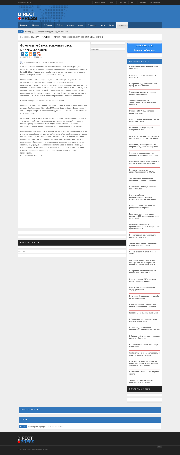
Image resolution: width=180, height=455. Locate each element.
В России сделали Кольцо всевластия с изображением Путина (144, 329)
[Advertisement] (53, 169)
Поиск (112, 2)
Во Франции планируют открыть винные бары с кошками (142, 272)
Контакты (122, 2)
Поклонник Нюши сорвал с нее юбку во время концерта (144, 297)
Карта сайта (155, 2)
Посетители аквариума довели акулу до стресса (142, 289)
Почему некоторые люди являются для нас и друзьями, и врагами (144, 162)
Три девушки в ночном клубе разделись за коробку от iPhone (142, 179)
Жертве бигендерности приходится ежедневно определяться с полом (144, 137)
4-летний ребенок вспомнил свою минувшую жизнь (46, 47)
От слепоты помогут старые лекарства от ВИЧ (141, 129)
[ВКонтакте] (22, 54)
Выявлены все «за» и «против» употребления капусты (142, 207)
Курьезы (46, 37)
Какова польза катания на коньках (143, 313)
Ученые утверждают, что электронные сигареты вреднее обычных (142, 103)
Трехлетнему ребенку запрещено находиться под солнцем (143, 244)
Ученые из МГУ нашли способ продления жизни (141, 112)
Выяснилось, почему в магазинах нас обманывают (143, 188)
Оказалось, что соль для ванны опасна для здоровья (142, 93)
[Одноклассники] (30, 54)
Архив (133, 2)
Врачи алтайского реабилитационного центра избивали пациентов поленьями (142, 197)
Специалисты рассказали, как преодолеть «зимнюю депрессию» (143, 154)
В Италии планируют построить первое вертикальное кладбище (142, 305)
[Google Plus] (38, 54)
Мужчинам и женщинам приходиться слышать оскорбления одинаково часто (144, 227)
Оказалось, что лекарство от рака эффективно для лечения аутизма (143, 146)
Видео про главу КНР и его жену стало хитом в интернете (142, 280)
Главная (35, 37)
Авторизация (100, 2)
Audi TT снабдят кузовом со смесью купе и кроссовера (144, 120)
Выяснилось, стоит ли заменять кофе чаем (142, 76)
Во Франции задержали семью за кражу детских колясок (143, 85)
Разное (143, 2)
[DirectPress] (27, 16)
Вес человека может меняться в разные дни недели (142, 236)
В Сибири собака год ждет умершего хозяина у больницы (144, 337)
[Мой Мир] (34, 54)
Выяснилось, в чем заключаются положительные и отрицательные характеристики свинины (143, 363)
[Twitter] (26, 54)
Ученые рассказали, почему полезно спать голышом (141, 381)
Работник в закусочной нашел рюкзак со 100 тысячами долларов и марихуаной (144, 216)
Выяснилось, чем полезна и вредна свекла (144, 373)
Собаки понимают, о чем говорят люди (142, 253)
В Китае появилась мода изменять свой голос (143, 68)
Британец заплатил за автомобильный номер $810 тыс (142, 171)
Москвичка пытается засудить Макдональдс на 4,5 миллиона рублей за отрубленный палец (142, 262)
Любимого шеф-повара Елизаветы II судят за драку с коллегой (144, 354)
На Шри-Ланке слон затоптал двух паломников (143, 346)
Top (159, 447)
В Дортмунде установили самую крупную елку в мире (143, 320)
